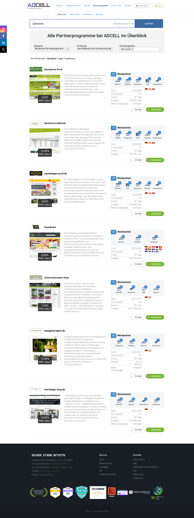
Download (103, 467)
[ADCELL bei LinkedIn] (3, 42)
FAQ (134, 471)
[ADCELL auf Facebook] (3, 35)
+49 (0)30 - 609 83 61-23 (61, 467)
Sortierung (81, 46)
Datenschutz (138, 474)
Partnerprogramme (100, 5)
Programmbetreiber (73, 5)
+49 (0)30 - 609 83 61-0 (60, 464)
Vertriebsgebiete (127, 46)
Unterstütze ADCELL (107, 474)
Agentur (87, 5)
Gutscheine (87, 14)
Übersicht (61, 14)
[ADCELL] (98, 492)
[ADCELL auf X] (3, 49)
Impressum (138, 478)
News (101, 460)
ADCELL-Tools (116, 5)
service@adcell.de (45, 475)
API (100, 471)
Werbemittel (75, 14)
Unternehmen (139, 460)
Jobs (135, 463)
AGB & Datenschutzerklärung (145, 467)
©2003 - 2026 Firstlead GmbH (97, 511)
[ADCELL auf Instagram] (3, 29)
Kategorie (38, 46)
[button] (149, 23)
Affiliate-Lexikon (105, 463)
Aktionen (99, 14)
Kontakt (128, 5)
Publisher (59, 5)
